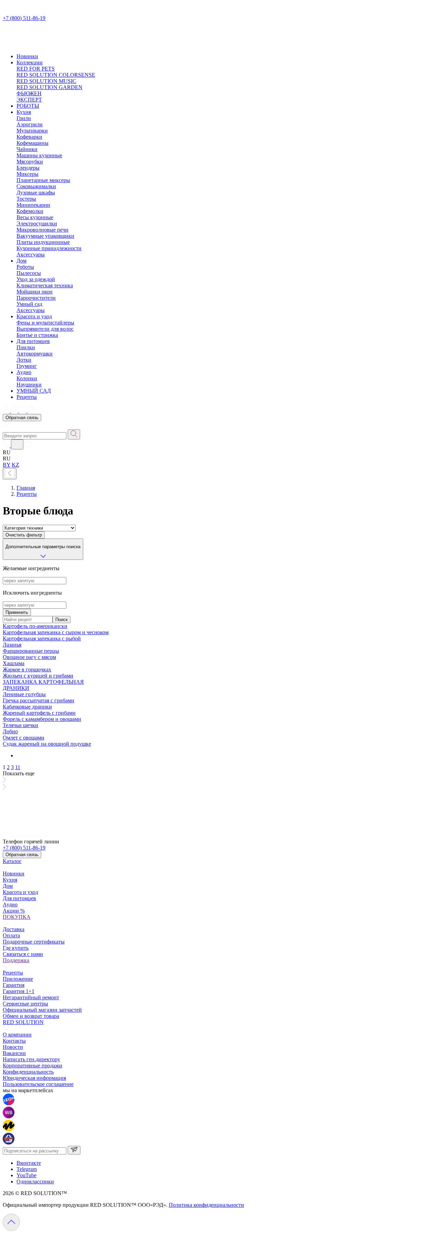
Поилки (25, 347)
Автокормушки (34, 353)
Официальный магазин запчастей (42, 1010)
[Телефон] (7, 445)
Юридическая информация (34, 1078)
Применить (17, 612)
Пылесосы (28, 273)
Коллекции (29, 62)
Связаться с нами (23, 954)
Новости (13, 1047)
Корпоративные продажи (32, 1065)
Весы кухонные (34, 217)
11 (17, 767)
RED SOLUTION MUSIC (46, 81)
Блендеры (28, 168)
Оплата (11, 935)
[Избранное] (23, 411)
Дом (21, 261)
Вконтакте (28, 1163)
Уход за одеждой (35, 279)
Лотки (23, 360)
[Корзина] (31, 411)
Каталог (12, 861)
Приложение (18, 979)
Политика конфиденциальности (206, 1205)
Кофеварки (29, 137)
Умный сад (29, 304)
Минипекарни (33, 205)
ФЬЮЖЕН (29, 93)
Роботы (25, 267)
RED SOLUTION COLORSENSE (55, 75)
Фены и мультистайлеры (45, 323)
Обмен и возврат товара (31, 1016)
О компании (17, 1034)
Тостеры (26, 199)
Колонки (26, 378)
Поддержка (16, 960)
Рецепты (26, 397)
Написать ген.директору (31, 1059)
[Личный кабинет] (7, 411)
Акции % (14, 911)
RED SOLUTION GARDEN (49, 87)
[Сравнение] (15, 411)
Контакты (14, 1041)
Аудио (23, 372)
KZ (15, 465)
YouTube (26, 1175)
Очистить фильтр (24, 534)
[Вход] (17, 444)
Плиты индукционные (43, 242)
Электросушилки (36, 223)
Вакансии (14, 1053)
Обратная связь (22, 417)
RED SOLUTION (23, 1022)
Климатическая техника (44, 285)
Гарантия (13, 985)
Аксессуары (30, 254)
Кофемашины (32, 143)
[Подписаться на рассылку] (74, 1150)
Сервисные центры (25, 1004)
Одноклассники (35, 1181)
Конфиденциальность (28, 1072)
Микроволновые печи (42, 230)
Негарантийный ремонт (31, 997)
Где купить (16, 948)
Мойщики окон (34, 292)
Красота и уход (34, 316)
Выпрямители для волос (45, 329)
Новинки (27, 56)
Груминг (26, 366)
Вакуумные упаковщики (45, 236)
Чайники (26, 149)
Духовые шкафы (35, 192)
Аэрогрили (29, 124)
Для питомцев (33, 341)
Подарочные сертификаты (34, 942)
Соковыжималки (36, 186)
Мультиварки (32, 131)
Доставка (13, 929)
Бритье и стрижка (37, 335)
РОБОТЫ (27, 106)
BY (6, 465)
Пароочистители (36, 298)
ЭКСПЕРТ (29, 100)
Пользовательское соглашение (38, 1084)
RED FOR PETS (35, 69)
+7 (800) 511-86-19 (24, 18)
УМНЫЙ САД (33, 391)
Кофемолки (29, 211)
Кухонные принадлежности (48, 248)
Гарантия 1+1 (18, 991)
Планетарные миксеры (43, 180)
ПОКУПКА (17, 917)
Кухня (23, 112)
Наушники (29, 384)
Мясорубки (29, 161)
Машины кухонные (39, 155)
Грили (23, 118)
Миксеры (27, 174)
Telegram (26, 1169)
